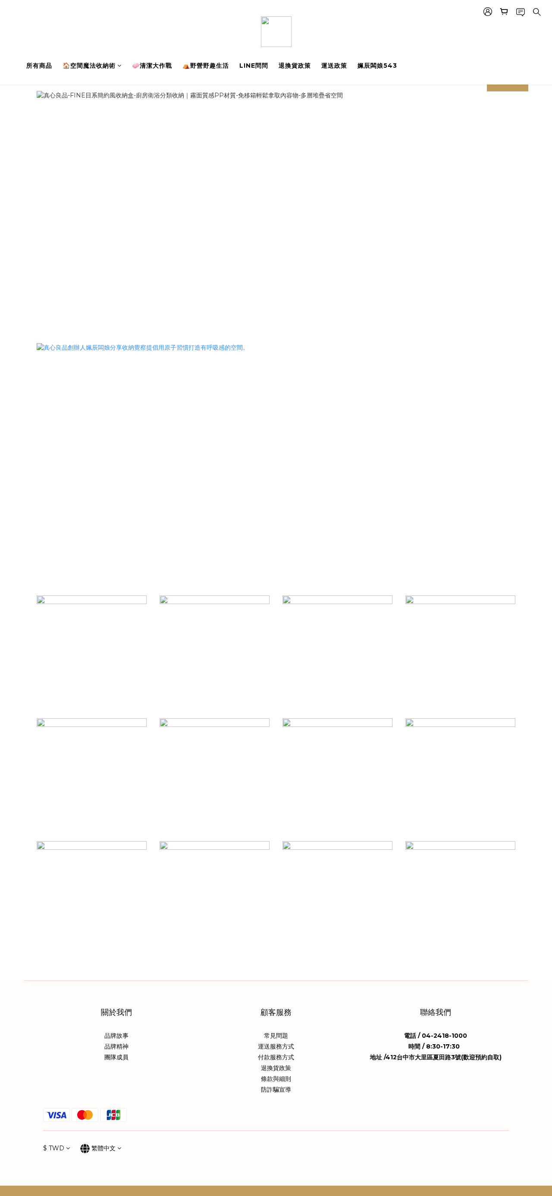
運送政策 (334, 65)
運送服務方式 (276, 1046)
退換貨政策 (295, 65)
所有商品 (39, 65)
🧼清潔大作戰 (152, 65)
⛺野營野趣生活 (205, 65)
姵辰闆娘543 (377, 65)
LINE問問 (253, 65)
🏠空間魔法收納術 (89, 65)
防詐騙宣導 (276, 1089)
